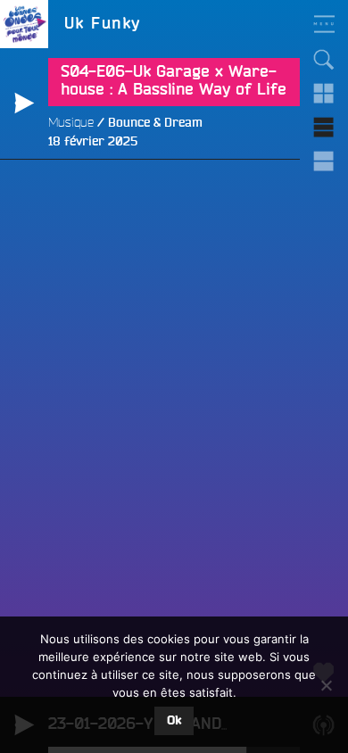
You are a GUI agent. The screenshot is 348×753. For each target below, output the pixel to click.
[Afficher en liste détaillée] (324, 161)
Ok (174, 721)
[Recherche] (324, 60)
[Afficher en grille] (324, 94)
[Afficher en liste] (324, 128)
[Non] (326, 685)
